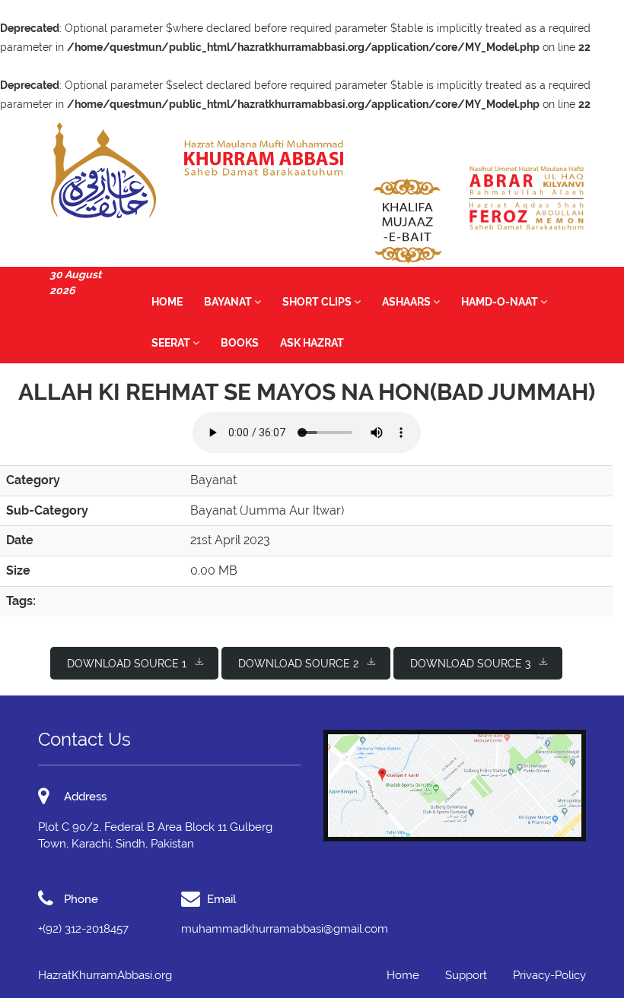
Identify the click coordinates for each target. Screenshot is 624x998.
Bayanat (229, 302)
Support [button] (466, 975)
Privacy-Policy (549, 975)
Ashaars (407, 302)
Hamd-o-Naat (500, 302)
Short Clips (318, 302)
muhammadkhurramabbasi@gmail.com (284, 929)
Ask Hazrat (312, 343)
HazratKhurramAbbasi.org (105, 975)
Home (167, 302)
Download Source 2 (298, 663)
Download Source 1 (126, 663)
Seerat (172, 343)
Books (240, 343)
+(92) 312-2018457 (83, 929)
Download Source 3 (470, 663)
